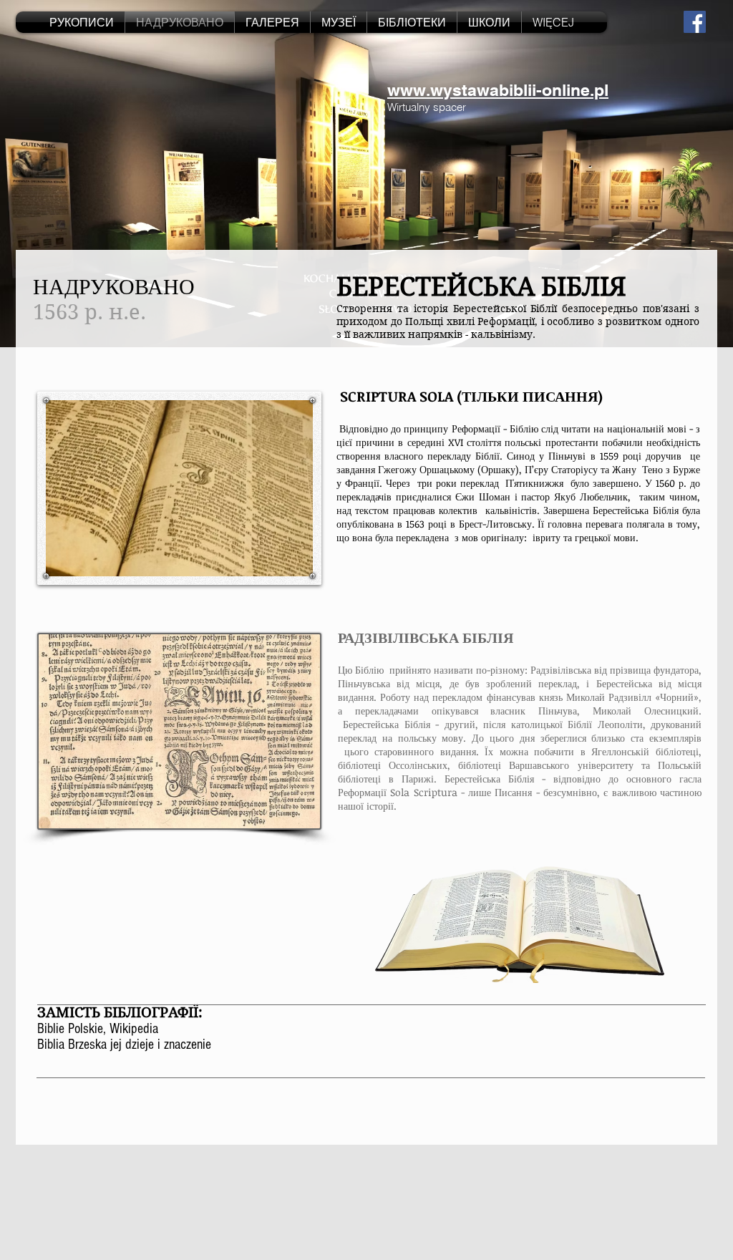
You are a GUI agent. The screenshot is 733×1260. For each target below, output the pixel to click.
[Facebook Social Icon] (695, 22)
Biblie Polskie (70, 1029)
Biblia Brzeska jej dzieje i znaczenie (124, 1044)
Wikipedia (134, 1029)
